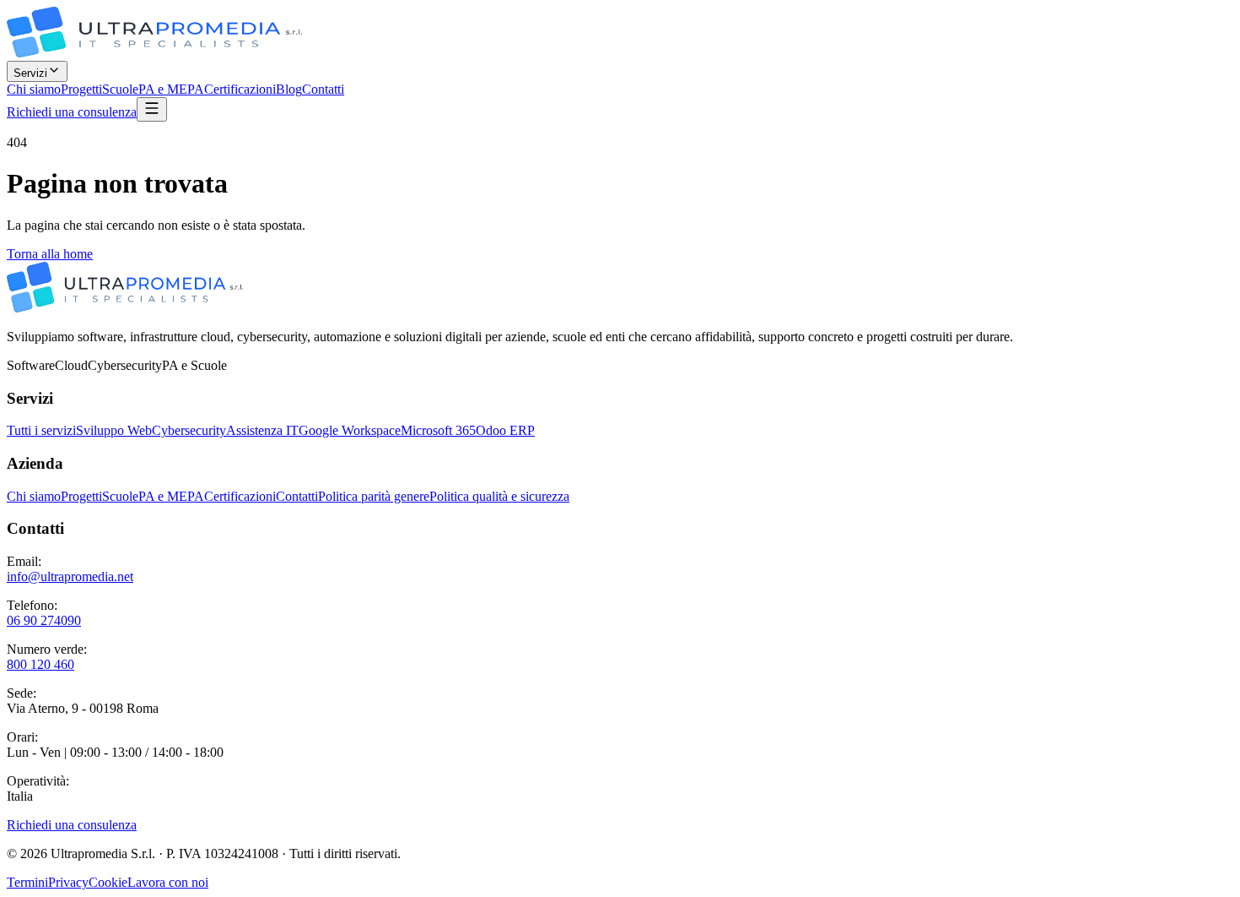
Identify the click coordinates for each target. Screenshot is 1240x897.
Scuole (120, 89)
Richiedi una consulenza (72, 112)
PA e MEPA (171, 89)
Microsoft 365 (438, 430)
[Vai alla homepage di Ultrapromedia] (154, 53)
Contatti (323, 89)
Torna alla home (50, 254)
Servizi (30, 73)
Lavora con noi (167, 882)
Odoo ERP (505, 430)
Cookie (108, 882)
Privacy (68, 882)
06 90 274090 (44, 620)
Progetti (81, 89)
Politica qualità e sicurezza (499, 496)
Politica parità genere (373, 496)
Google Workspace (350, 430)
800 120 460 (40, 664)
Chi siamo (34, 89)
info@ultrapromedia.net (70, 576)
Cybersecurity (189, 430)
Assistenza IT (262, 430)
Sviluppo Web (114, 430)
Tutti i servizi (41, 430)
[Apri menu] (152, 109)
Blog (289, 89)
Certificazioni (240, 89)
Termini (27, 882)
